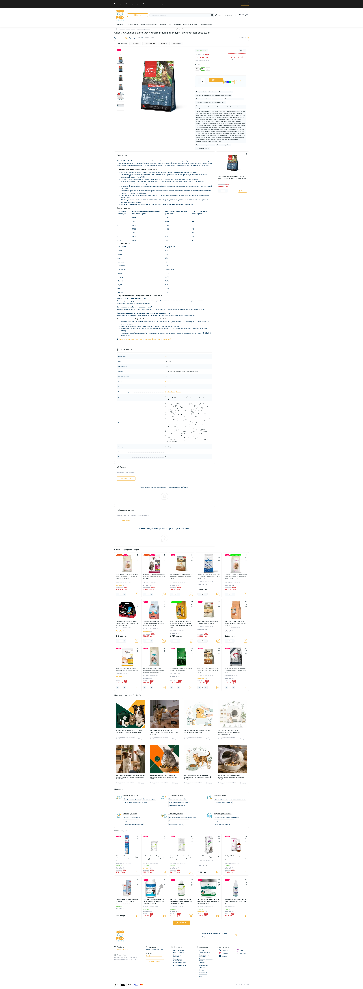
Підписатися (170, 135)
